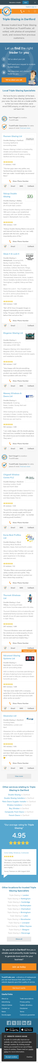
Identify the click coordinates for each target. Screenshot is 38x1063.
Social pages (6, 1015)
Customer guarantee (27, 1015)
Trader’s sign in (31, 7)
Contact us (6, 1008)
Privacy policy (25, 1002)
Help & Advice (7, 1005)
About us (5, 998)
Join (24, 2)
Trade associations (27, 998)
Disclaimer (24, 1008)
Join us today (19, 966)
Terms (22, 1011)
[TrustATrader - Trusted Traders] (7, 10)
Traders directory (26, 1005)
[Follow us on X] (14, 1023)
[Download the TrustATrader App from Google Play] (12, 1030)
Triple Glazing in (19, 895)
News (4, 1011)
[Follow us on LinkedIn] (24, 1023)
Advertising (6, 1002)
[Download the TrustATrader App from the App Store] (26, 1030)
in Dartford (19, 794)
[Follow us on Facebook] (9, 1023)
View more (19, 776)
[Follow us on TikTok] (29, 1023)
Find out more (25, 128)
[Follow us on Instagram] (19, 1023)
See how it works (19, 988)
